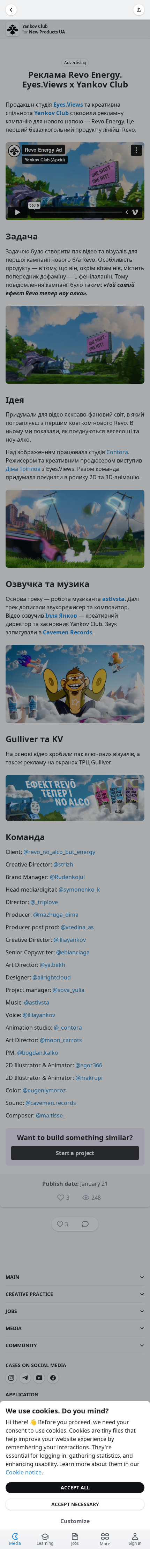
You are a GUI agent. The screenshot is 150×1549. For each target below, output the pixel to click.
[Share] (138, 9)
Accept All (75, 1487)
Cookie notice (24, 1472)
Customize (75, 1521)
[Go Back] (11, 9)
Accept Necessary (75, 1504)
